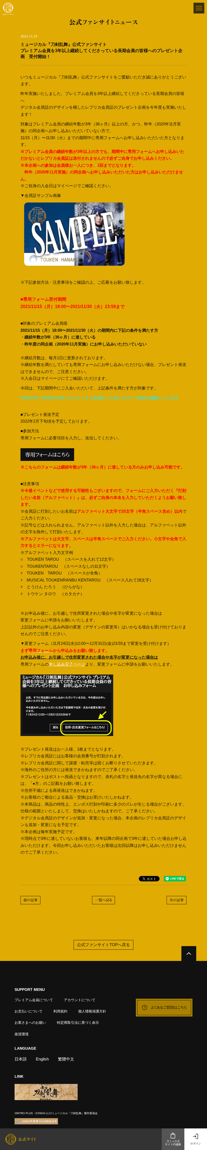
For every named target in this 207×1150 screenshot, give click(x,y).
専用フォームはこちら (47, 454)
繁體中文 (66, 1059)
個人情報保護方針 (92, 1011)
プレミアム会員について (34, 1000)
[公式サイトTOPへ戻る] (188, 953)
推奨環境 (22, 1034)
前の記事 (30, 900)
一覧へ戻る (103, 900)
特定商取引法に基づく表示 (78, 1023)
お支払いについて (29, 1011)
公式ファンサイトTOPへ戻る (103, 945)
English (42, 1059)
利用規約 (60, 1011)
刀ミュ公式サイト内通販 (173, 1143)
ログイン (195, 1143)
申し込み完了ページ (67, 664)
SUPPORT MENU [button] (30, 989)
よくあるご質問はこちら (169, 1007)
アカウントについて (79, 1000)
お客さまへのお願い (30, 1023)
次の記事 (177, 900)
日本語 (21, 1059)
